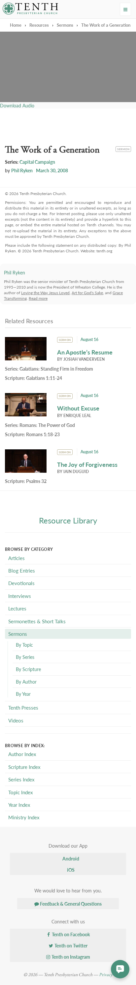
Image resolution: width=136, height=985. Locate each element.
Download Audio (17, 105)
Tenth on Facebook (70, 934)
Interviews (19, 595)
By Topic (24, 644)
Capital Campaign (37, 161)
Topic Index (20, 792)
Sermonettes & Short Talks (37, 621)
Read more (38, 298)
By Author (26, 681)
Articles (16, 557)
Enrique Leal (77, 415)
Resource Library (68, 520)
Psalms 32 (36, 481)
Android (70, 858)
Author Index (22, 753)
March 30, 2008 (52, 170)
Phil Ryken (22, 170)
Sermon (124, 148)
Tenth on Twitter (70, 945)
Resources (39, 25)
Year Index (19, 804)
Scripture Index (24, 766)
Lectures (17, 608)
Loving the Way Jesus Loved (45, 293)
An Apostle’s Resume (85, 352)
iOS (70, 869)
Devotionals (21, 582)
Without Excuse (78, 408)
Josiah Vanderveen (84, 359)
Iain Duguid (76, 471)
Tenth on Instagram (70, 956)
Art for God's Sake (87, 293)
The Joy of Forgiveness (87, 464)
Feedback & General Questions (70, 903)
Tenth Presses (23, 707)
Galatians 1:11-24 (44, 378)
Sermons (65, 25)
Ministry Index (23, 817)
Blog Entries (21, 570)
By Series (25, 657)
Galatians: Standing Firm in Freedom (56, 368)
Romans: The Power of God (47, 425)
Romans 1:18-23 (43, 434)
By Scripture (28, 669)
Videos (15, 720)
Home (15, 25)
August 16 (89, 339)
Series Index (21, 779)
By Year (23, 693)
